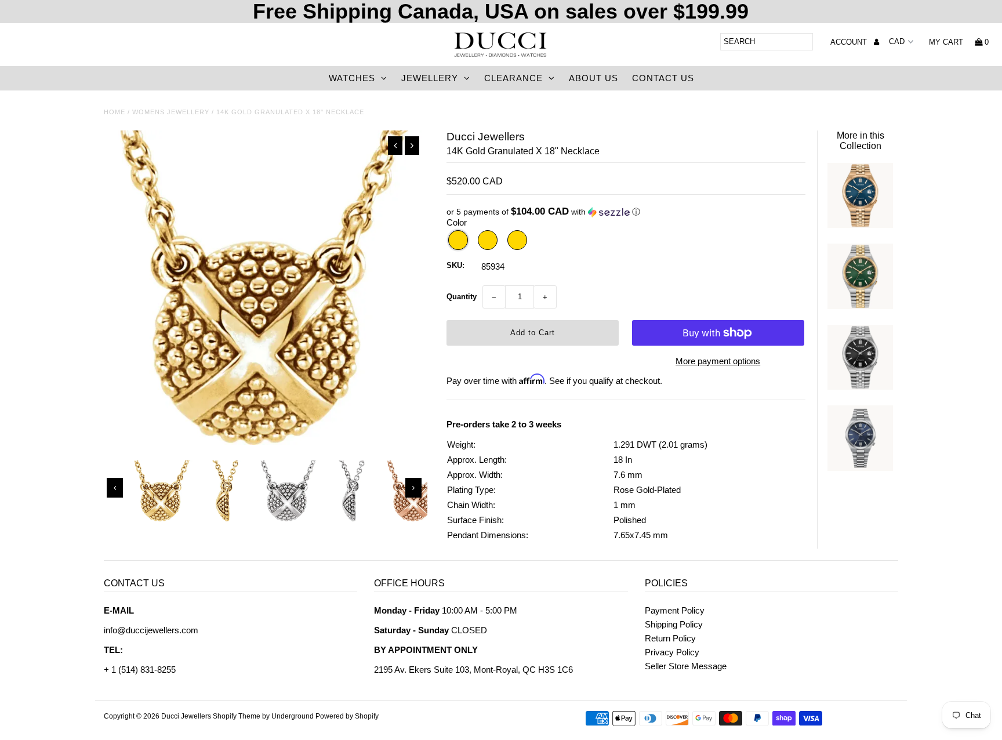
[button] (625, 211)
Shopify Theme (236, 716)
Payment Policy (675, 610)
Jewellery (429, 78)
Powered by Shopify (347, 716)
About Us (593, 78)
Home (114, 111)
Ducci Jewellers (186, 716)
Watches (352, 78)
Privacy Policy (672, 652)
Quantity (461, 296)
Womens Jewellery (170, 111)
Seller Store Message (686, 666)
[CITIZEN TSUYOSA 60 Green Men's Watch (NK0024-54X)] (859, 306)
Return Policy (670, 638)
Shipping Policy (674, 624)
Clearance (513, 78)
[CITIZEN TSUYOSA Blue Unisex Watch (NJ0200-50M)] (859, 468)
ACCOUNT (849, 42)
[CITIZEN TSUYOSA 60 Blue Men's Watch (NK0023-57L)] (859, 225)
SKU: (455, 265)
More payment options (718, 361)
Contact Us (663, 78)
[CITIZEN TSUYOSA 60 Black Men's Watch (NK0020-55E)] (859, 386)
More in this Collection (860, 140)
